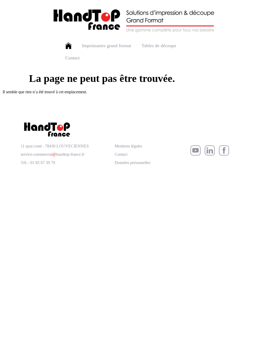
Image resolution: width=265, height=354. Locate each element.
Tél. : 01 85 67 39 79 (38, 162)
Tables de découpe (159, 45)
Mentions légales (128, 146)
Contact (72, 57)
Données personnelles (132, 162)
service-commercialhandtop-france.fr (52, 154)
